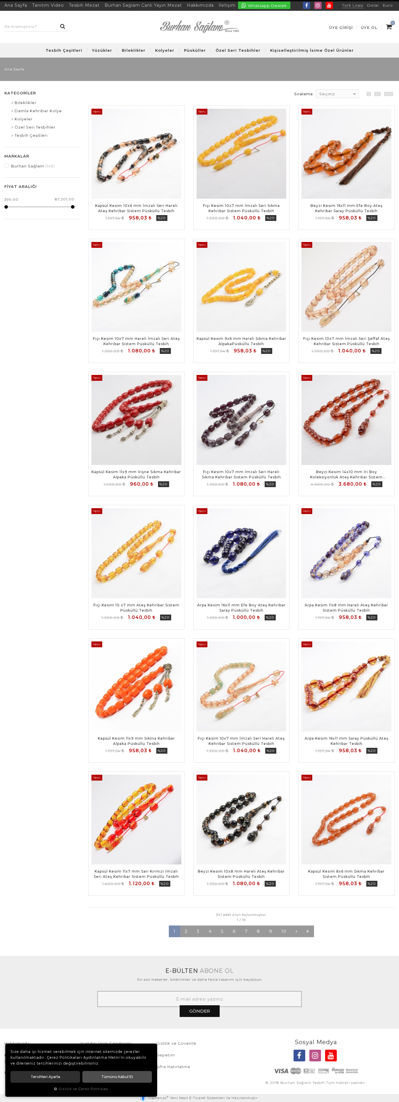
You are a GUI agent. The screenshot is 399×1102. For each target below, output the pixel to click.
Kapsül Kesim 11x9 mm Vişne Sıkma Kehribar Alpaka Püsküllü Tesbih (136, 474)
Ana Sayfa (15, 5)
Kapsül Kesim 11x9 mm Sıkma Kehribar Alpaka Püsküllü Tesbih (136, 741)
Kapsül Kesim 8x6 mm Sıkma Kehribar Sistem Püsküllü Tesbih (346, 874)
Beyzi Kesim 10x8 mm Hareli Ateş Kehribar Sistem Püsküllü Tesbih (241, 874)
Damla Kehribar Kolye (38, 110)
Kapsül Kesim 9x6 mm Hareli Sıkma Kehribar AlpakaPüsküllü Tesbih (241, 341)
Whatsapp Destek (267, 5)
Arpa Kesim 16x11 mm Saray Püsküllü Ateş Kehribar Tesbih (346, 741)
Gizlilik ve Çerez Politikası (83, 1089)
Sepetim (165, 1055)
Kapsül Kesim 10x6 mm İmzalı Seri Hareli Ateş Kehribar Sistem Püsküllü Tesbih (136, 208)
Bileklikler (133, 50)
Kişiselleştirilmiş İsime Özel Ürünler (312, 50)
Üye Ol (369, 27)
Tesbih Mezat (84, 5)
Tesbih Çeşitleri (64, 50)
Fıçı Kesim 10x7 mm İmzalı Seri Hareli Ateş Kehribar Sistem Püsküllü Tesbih (241, 741)
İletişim (227, 5)
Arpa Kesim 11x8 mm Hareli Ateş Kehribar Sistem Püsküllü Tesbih (346, 608)
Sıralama (303, 93)
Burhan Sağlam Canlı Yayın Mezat (143, 5)
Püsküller (195, 50)
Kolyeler (164, 50)
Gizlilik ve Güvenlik (176, 1043)
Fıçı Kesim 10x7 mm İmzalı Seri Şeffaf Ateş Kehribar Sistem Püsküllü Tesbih (346, 341)
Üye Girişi (341, 27)
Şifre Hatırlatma (173, 1066)
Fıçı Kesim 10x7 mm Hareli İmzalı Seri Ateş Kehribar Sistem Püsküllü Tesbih (136, 341)
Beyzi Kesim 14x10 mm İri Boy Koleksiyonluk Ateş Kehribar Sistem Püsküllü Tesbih (346, 475)
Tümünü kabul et (117, 1077)
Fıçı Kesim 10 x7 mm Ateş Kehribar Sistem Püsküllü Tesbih (136, 608)
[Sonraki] (296, 931)
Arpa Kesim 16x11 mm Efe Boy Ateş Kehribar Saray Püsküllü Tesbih (241, 608)
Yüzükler (102, 50)
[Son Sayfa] (308, 931)
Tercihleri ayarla (45, 1077)
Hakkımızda (200, 5)
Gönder (199, 1011)
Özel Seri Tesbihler (238, 50)
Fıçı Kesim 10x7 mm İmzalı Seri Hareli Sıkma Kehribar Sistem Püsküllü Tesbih (241, 474)
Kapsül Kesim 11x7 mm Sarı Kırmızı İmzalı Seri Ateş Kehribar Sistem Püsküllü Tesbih (136, 874)
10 (284, 931)
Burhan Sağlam (32, 166)
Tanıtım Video (48, 5)
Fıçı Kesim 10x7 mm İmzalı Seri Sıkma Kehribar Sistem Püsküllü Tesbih (241, 208)
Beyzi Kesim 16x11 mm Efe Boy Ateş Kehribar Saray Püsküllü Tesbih (346, 208)
